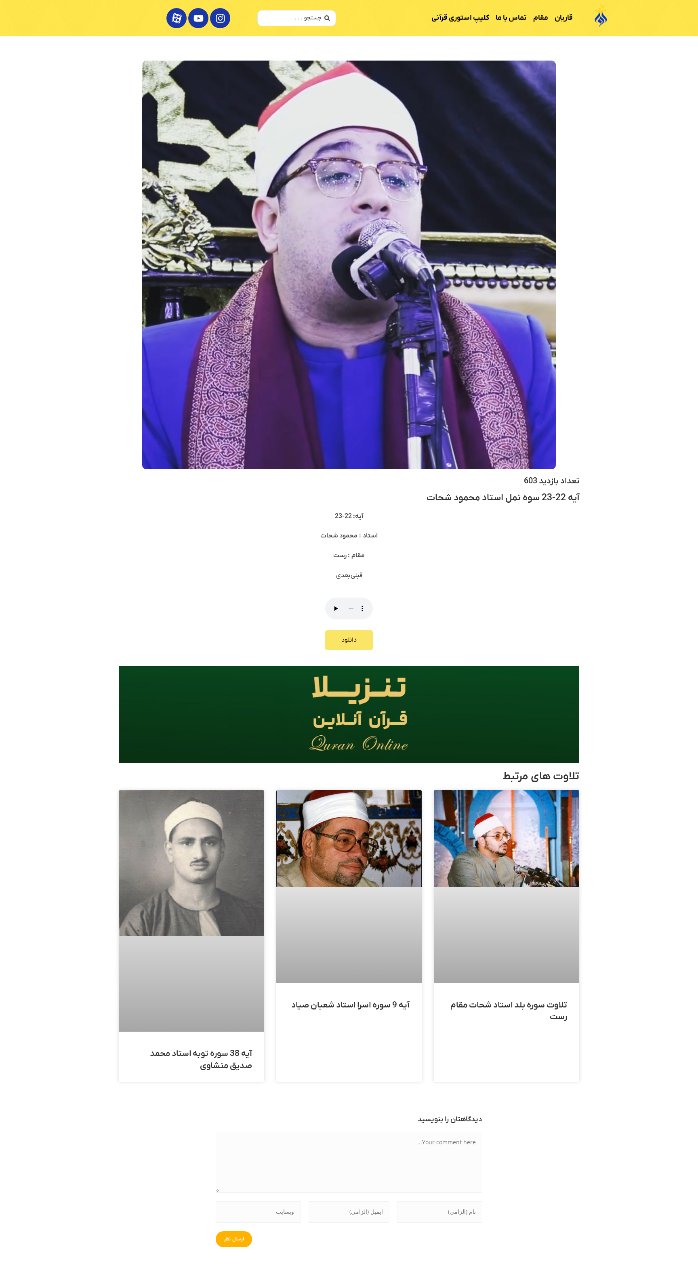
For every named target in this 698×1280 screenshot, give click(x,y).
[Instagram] (220, 18)
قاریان (564, 18)
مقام (540, 18)
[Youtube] (198, 18)
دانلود (349, 640)
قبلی (356, 575)
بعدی (343, 575)
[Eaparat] (176, 18)
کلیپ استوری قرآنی (460, 18)
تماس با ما (511, 18)
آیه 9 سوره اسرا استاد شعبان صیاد (350, 1005)
